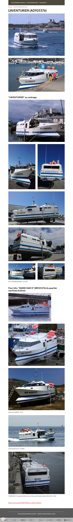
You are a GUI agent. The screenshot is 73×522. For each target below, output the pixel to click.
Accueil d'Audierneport (32, 2)
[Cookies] (3, 519)
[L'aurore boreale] (21, 271)
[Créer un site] (5, 520)
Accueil (10, 7)
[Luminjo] (59, 520)
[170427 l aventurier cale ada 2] (21, 166)
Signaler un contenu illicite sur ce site (46, 513)
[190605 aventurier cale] (36, 120)
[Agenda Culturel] (68, 520)
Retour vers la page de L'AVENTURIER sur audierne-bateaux (24, 503)
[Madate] (14, 520)
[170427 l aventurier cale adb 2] (51, 166)
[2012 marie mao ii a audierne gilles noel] (36, 472)
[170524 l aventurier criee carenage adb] (36, 208)
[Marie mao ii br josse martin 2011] (36, 389)
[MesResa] (23, 520)
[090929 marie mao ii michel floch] (36, 430)
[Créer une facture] (41, 520)
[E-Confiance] (50, 520)
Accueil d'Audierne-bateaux (18, 2)
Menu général (42, 2)
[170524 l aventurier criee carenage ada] (36, 244)
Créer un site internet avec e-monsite (27, 513)
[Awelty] (32, 520)
